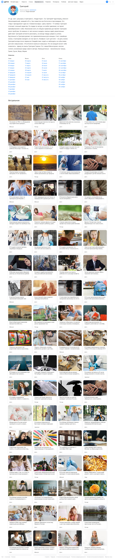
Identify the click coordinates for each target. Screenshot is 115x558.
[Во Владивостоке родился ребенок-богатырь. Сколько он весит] (20, 141)
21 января (11, 68)
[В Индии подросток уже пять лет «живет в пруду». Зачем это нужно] (70, 141)
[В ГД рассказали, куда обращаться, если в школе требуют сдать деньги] (95, 392)
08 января (11, 63)
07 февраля (11, 75)
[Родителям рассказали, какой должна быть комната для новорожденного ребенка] (70, 492)
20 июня (44, 63)
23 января (11, 70)
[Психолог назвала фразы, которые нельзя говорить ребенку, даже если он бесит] (45, 217)
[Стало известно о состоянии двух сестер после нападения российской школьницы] (95, 116)
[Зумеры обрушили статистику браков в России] (45, 517)
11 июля (44, 70)
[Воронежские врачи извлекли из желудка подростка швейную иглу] (20, 217)
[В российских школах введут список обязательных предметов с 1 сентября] (70, 367)
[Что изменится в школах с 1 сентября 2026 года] (70, 442)
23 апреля (28, 72)
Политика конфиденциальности (78, 556)
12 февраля (11, 77)
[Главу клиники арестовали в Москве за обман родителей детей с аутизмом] (95, 442)
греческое (33, 10)
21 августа (45, 75)
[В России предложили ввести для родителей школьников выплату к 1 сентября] (95, 292)
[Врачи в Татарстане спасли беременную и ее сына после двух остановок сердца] (95, 217)
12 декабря (11, 79)
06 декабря (11, 84)
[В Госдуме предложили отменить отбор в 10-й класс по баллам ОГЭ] (95, 342)
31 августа (45, 79)
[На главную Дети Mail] (6, 2)
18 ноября (62, 79)
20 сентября (62, 65)
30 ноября (62, 86)
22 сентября (62, 68)
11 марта (27, 63)
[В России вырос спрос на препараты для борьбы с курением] (20, 191)
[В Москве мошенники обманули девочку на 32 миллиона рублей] (20, 267)
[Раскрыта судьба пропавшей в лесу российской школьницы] (45, 267)
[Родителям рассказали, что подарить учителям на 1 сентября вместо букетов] (95, 317)
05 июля (44, 68)
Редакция (53, 556)
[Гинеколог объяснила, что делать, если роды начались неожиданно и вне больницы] (70, 317)
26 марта (28, 70)
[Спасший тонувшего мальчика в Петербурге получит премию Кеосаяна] (45, 367)
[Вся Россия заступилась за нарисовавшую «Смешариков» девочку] (45, 442)
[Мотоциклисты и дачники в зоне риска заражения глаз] (45, 317)
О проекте (47, 556)
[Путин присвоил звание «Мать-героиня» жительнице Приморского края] (95, 267)
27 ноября (62, 82)
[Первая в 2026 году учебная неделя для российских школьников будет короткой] (20, 517)
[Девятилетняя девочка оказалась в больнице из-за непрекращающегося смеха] (70, 116)
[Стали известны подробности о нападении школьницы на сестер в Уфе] (70, 292)
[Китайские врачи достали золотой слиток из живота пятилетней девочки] (45, 242)
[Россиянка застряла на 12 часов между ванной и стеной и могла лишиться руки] (95, 367)
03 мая (27, 79)
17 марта (27, 65)
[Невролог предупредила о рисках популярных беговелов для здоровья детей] (95, 417)
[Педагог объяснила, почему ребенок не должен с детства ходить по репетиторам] (45, 342)
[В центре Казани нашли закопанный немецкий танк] (20, 292)
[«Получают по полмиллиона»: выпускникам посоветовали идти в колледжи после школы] (45, 492)
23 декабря (11, 91)
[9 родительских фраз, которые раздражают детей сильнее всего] (95, 166)
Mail (2, 556)
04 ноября (62, 77)
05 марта (28, 61)
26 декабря (11, 93)
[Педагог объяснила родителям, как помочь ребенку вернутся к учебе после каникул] (70, 542)
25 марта (28, 68)
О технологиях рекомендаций (63, 556)
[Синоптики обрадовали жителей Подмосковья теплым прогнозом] (45, 467)
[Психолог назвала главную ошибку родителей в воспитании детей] (95, 542)
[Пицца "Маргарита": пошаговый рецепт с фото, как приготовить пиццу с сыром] (95, 467)
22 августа (45, 77)
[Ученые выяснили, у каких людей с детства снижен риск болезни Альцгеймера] (70, 517)
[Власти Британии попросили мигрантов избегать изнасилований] (20, 317)
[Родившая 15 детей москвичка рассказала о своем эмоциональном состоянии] (95, 141)
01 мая (27, 77)
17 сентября (62, 63)
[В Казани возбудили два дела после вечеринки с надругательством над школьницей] (70, 191)
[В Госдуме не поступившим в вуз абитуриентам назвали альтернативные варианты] (20, 367)
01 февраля (11, 72)
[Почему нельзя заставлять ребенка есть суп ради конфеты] (70, 267)
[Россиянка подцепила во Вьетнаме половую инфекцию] (45, 417)
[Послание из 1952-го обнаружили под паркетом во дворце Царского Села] (20, 116)
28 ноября (62, 84)
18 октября (62, 75)
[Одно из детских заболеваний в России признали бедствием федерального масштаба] (95, 242)
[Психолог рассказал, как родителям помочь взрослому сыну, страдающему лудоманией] (20, 342)
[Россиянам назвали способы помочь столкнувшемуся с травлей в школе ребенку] (20, 492)
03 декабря (11, 82)
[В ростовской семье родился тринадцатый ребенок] (45, 292)
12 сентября (62, 61)
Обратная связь (108, 556)
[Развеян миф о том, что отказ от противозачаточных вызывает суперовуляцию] (20, 467)
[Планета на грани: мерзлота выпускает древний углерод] (45, 392)
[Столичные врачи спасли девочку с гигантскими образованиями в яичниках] (70, 166)
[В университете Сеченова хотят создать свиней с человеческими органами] (70, 342)
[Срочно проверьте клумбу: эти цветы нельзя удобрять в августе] (95, 492)
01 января (11, 61)
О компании (7, 556)
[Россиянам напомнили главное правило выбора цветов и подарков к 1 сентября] (70, 417)
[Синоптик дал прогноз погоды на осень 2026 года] (45, 116)
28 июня (44, 65)
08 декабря (11, 86)
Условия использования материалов (95, 556)
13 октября (62, 72)
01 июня (44, 61)
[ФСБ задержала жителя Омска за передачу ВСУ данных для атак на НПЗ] (45, 191)
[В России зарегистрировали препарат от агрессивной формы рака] (70, 467)
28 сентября (62, 70)
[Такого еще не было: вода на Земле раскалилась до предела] (45, 166)
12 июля (44, 72)
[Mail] (2, 2)
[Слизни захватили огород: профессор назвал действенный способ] (70, 217)
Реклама (13, 556)
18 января (11, 65)
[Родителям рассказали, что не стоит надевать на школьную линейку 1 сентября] (45, 141)
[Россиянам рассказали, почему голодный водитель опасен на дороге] (20, 542)
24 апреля (28, 75)
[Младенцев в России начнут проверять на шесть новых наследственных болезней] (20, 417)
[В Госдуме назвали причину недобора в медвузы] (20, 242)
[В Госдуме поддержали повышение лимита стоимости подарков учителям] (20, 392)
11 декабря (11, 89)
